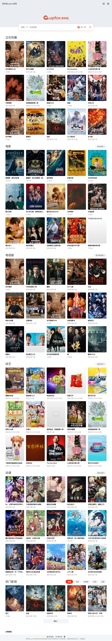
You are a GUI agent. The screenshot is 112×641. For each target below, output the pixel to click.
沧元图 (90, 137)
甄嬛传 (28, 137)
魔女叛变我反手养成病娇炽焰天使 (14, 538)
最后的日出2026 (52, 212)
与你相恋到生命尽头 (53, 572)
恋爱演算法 (71, 320)
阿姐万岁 (70, 395)
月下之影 (70, 287)
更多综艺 (100, 364)
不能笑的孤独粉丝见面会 (13, 463)
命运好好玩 (50, 395)
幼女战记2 (70, 504)
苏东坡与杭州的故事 (95, 572)
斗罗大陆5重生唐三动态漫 (97, 538)
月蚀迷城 (91, 212)
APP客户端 (58, 637)
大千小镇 (70, 572)
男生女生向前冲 (93, 463)
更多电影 (100, 146)
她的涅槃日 (30, 245)
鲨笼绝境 (50, 178)
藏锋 (48, 287)
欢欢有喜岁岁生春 (73, 245)
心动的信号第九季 (94, 69)
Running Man (72, 69)
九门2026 (50, 69)
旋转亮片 (91, 320)
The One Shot (52, 463)
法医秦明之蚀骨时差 (53, 245)
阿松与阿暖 (9, 320)
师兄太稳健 (30, 69)
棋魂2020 (50, 103)
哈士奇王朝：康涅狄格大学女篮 (35, 212)
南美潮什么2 (30, 395)
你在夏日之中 (30, 354)
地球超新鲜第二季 (32, 103)
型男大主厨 (9, 429)
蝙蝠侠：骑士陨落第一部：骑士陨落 (35, 178)
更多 (55, 621)
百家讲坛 (29, 463)
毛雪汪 (28, 429)
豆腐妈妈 (29, 320)
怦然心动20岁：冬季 (95, 613)
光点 (89, 287)
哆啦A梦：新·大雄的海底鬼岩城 (76, 538)
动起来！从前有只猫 (33, 538)
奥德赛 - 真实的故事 (12, 178)
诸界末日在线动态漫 (33, 572)
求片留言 (51, 637)
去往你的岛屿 (92, 178)
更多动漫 (100, 473)
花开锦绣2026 (10, 69)
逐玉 (7, 613)
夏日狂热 (8, 212)
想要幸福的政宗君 (94, 245)
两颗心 (7, 354)
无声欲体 (70, 212)
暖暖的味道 (9, 395)
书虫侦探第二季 (31, 287)
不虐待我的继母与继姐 (33, 504)
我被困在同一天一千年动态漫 (14, 572)
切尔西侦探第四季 (53, 354)
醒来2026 (91, 354)
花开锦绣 (8, 137)
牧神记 (69, 613)
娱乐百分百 (92, 395)
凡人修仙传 (71, 137)
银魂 (68, 103)
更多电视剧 (99, 255)
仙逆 (48, 137)
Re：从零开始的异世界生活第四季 (14, 504)
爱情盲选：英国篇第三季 (55, 429)
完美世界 (50, 613)
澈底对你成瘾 (51, 504)
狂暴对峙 (70, 178)
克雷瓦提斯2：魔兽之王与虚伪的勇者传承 (97, 504)
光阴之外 (91, 103)
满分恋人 (8, 245)
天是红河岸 (50, 538)
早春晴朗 (8, 103)
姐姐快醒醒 (71, 429)
